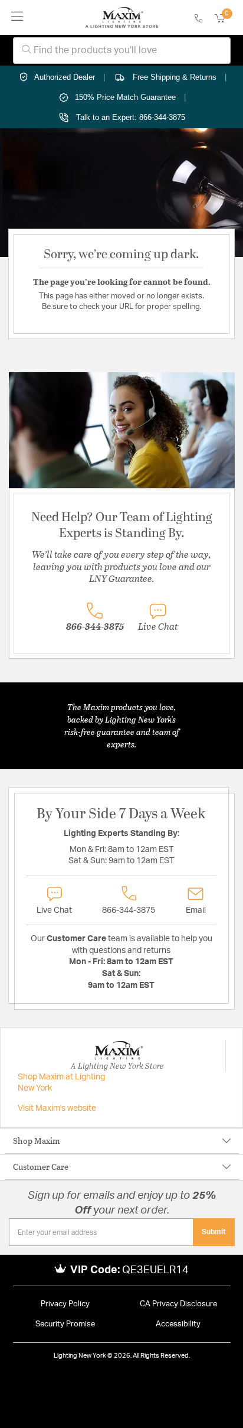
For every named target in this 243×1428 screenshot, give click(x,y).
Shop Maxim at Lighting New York (61, 1083)
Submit (214, 1231)
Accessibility (178, 1324)
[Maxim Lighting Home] (122, 18)
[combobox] (122, 50)
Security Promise (65, 1324)
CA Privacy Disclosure (178, 1304)
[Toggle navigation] (17, 17)
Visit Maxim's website (57, 1108)
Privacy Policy (65, 1304)
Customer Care (40, 1166)
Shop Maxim (36, 1140)
